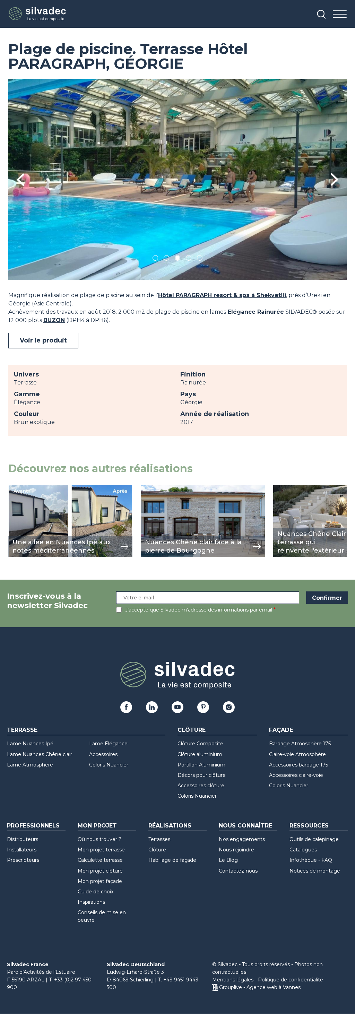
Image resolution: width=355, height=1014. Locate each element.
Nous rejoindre (236, 850)
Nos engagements (242, 839)
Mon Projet (97, 825)
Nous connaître (245, 825)
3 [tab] (177, 259)
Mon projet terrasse (101, 850)
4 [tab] (188, 259)
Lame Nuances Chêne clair (39, 754)
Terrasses (159, 839)
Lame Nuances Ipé (30, 743)
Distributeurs (22, 839)
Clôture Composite (200, 743)
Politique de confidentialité (290, 980)
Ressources (309, 825)
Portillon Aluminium (201, 765)
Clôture (192, 730)
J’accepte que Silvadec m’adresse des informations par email (198, 610)
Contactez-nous (238, 871)
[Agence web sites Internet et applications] (214, 987)
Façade (281, 730)
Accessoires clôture (201, 785)
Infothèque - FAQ (310, 860)
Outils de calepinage (314, 839)
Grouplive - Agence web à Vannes (260, 987)
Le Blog (228, 860)
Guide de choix (95, 892)
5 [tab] (199, 259)
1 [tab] (155, 259)
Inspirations (91, 902)
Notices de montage (314, 871)
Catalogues (303, 850)
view (14, 488)
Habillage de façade (172, 860)
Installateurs (21, 850)
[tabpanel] (177, 179)
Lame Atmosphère (30, 765)
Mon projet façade (100, 881)
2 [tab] (166, 259)
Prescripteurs (23, 860)
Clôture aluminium (200, 754)
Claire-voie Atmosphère (297, 754)
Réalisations (169, 825)
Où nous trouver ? (99, 839)
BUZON (54, 320)
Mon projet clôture (100, 871)
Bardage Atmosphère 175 (300, 743)
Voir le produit (43, 340)
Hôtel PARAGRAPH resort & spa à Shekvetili (222, 295)
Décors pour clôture (202, 775)
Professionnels (33, 825)
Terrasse (22, 730)
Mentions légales (232, 980)
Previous (21, 179)
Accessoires (103, 754)
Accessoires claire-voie (296, 775)
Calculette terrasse (100, 860)
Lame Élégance (108, 743)
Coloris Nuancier (108, 765)
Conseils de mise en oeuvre (102, 916)
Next (334, 179)
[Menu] (340, 15)
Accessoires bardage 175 (298, 765)
